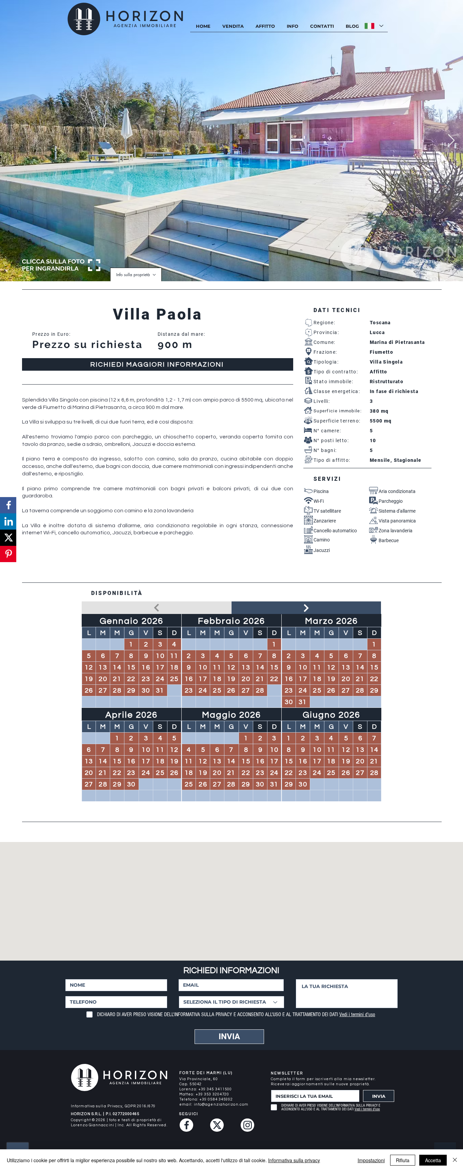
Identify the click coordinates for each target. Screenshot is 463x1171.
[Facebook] (186, 1125)
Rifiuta (402, 1160)
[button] (292, 26)
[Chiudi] (455, 1160)
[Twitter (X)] (217, 1125)
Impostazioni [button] (371, 1160)
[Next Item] (451, 140)
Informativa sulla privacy (294, 1160)
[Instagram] (247, 1125)
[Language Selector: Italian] (374, 26)
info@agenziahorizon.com (221, 1104)
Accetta (433, 1160)
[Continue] (306, 607)
